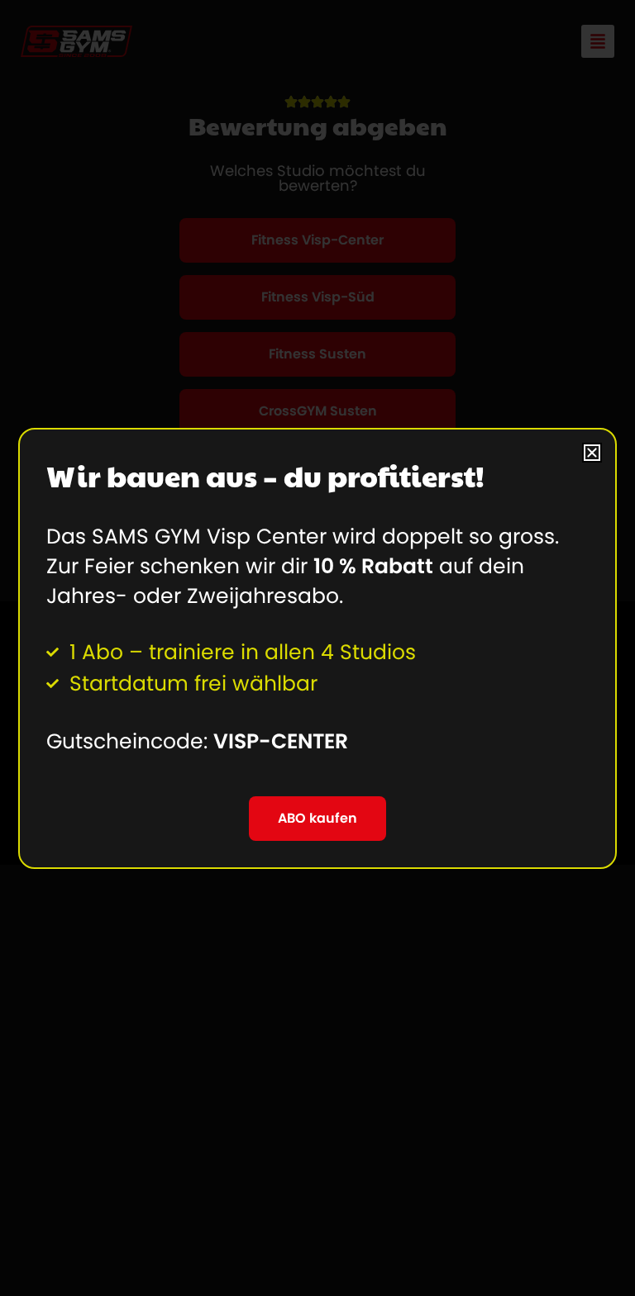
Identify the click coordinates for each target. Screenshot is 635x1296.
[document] (317, 648)
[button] (592, 452)
